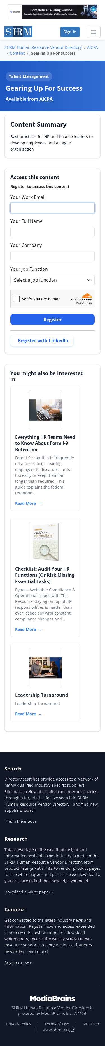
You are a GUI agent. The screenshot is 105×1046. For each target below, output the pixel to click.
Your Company (26, 245)
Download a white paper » (28, 892)
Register (52, 320)
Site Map (91, 1023)
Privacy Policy (18, 1023)
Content (17, 53)
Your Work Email (27, 197)
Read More (25, 503)
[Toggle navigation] (94, 32)
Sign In (70, 31)
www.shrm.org (57, 1029)
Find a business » (20, 821)
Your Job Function (29, 269)
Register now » (18, 962)
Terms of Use (57, 1023)
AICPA (92, 47)
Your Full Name (26, 221)
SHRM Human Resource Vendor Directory (43, 47)
